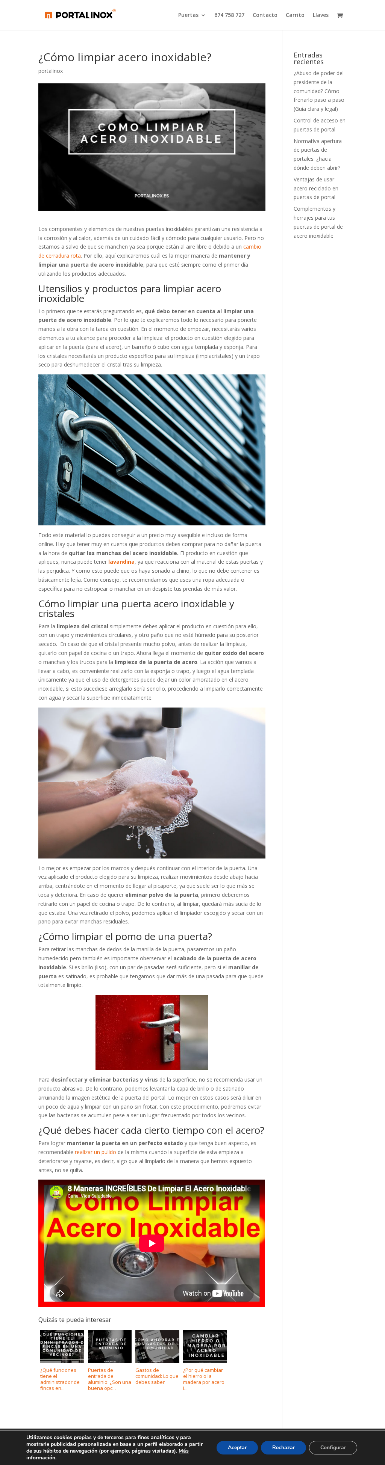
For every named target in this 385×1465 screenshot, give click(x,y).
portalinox (50, 70)
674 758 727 (229, 15)
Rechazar (283, 1447)
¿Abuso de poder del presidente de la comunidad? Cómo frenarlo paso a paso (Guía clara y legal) (319, 90)
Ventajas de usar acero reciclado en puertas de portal (316, 188)
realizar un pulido (95, 1152)
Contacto (265, 15)
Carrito (295, 15)
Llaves (321, 15)
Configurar (333, 1447)
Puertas (188, 15)
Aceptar (237, 1447)
